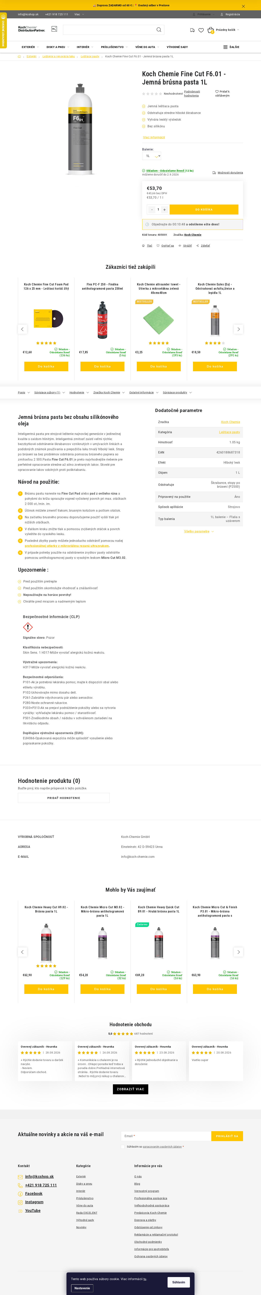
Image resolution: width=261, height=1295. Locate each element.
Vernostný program (146, 1191)
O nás (138, 1176)
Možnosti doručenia (230, 172)
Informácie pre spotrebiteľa (151, 1249)
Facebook (34, 1193)
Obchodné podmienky (148, 1241)
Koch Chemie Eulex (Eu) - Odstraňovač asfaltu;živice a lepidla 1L (215, 289)
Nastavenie (82, 1288)
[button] (46, 362)
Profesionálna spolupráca (150, 1198)
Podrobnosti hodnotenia (192, 93)
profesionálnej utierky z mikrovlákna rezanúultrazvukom (67, 546)
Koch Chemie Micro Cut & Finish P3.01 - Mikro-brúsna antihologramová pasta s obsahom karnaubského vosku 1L (215, 911)
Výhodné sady (85, 1220)
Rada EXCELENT (86, 1212)
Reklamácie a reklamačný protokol (156, 1234)
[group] (46, 329)
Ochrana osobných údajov (151, 1256)
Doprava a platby (145, 1220)
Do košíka (204, 209)
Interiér (80, 1191)
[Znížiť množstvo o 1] (151, 209)
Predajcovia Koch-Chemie (150, 1212)
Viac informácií (154, 137)
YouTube (33, 1210)
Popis (21, 392)
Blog (137, 1183)
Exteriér (81, 1176)
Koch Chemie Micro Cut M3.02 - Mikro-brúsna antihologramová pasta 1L (102, 911)
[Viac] (231, 47)
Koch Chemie (193, 234)
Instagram (34, 1202)
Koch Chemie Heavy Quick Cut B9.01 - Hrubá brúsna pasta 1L (159, 909)
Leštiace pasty (229, 432)
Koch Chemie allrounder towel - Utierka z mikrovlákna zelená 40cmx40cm (159, 289)
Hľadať (159, 30)
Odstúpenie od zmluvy (148, 1227)
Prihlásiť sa (227, 1136)
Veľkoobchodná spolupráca (151, 1205)
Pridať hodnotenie (63, 797)
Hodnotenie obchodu (130, 1024)
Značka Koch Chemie (106, 392)
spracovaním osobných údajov (162, 1146)
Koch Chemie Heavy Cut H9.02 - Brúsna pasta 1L (46, 909)
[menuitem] (30, 47)
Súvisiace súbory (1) (47, 392)
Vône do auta (84, 1205)
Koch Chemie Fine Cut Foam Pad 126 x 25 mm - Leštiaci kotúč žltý (46, 286)
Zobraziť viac (130, 1089)
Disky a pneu (84, 1183)
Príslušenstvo (85, 1198)
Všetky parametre (196, 531)
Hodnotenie (77, 392)
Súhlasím (178, 1282)
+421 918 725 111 (56, 14)
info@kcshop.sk (28, 14)
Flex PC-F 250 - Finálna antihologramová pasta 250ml (102, 286)
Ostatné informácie (141, 392)
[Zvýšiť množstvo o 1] (164, 209)
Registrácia (233, 14)
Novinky (81, 1227)
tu (144, 1279)
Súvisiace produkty (175, 392)
